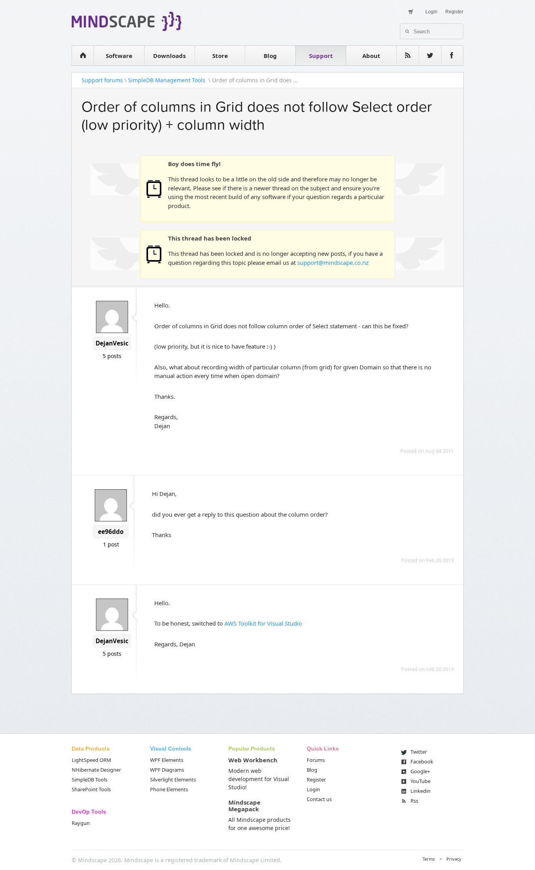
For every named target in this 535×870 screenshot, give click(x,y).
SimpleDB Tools (89, 779)
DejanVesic (112, 343)
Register (454, 11)
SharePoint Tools (91, 789)
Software (119, 56)
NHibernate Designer (96, 769)
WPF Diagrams (167, 769)
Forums (316, 759)
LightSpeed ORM (91, 759)
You (420, 781)
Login (431, 11)
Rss (414, 800)
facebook (452, 55)
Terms (429, 859)
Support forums (102, 80)
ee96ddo (111, 532)
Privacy (453, 859)
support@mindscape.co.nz (333, 262)
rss (408, 55)
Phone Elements (169, 789)
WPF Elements (166, 759)
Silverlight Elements (173, 779)
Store (220, 56)
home (83, 55)
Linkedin (420, 790)
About (371, 56)
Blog (270, 56)
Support (321, 56)
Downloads (169, 56)
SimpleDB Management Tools (167, 80)
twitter (430, 55)
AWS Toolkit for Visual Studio (263, 623)
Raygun (81, 823)
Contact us (319, 799)
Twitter (418, 751)
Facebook (421, 761)
